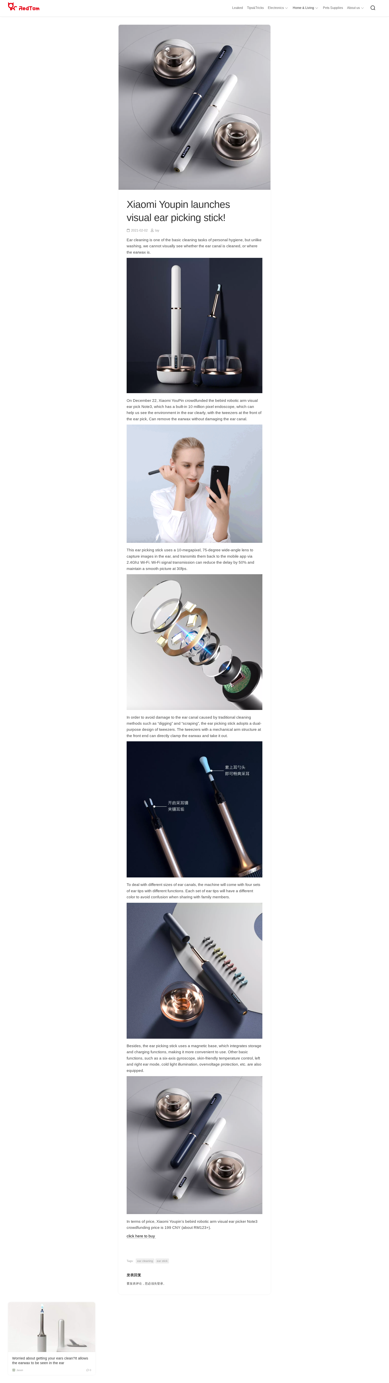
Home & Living (303, 8)
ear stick (162, 1260)
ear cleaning (145, 1260)
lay (157, 230)
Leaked (237, 8)
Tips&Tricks (255, 8)
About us (353, 8)
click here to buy (141, 1236)
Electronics (276, 8)
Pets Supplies (333, 8)
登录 (160, 1283)
